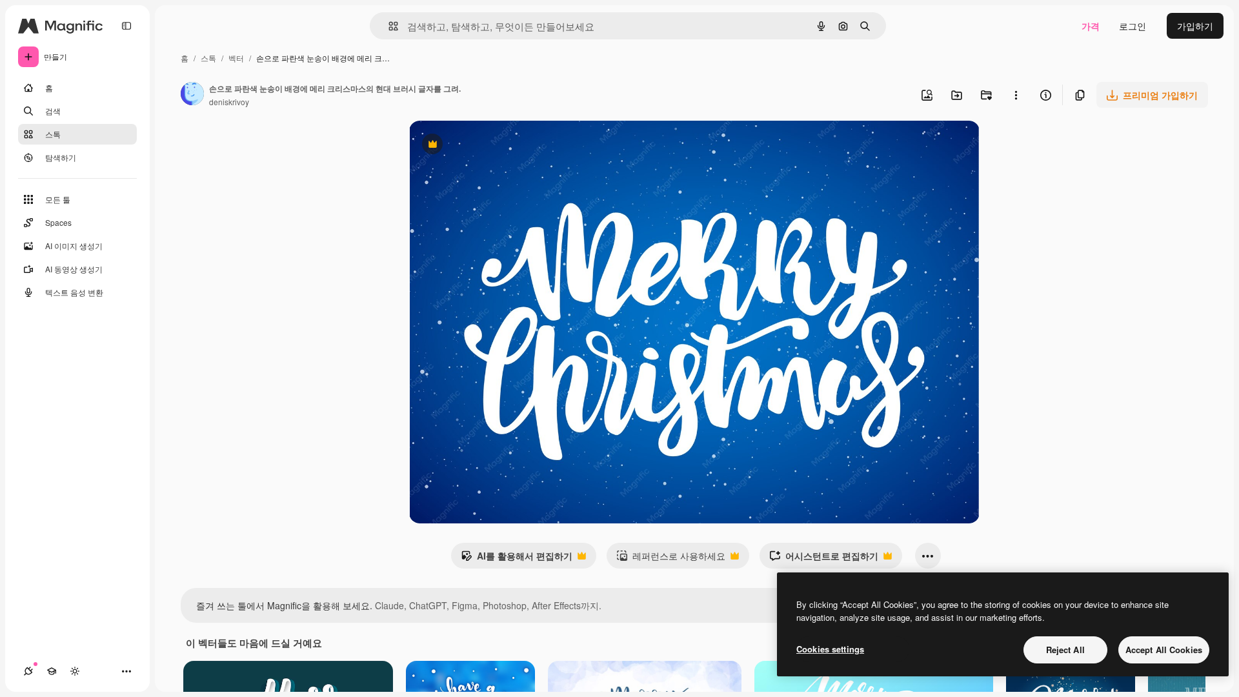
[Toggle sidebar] (126, 25)
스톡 (208, 57)
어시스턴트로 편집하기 (823, 559)
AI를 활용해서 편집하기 (516, 559)
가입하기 (1195, 25)
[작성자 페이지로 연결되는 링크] (192, 95)
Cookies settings (830, 649)
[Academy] (51, 671)
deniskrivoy (229, 101)
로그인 (1132, 25)
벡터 (236, 57)
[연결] (28, 671)
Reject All (1065, 649)
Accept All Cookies (1163, 649)
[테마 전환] (75, 671)
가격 (1091, 25)
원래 (483, 145)
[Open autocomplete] (388, 26)
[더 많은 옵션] (1016, 95)
